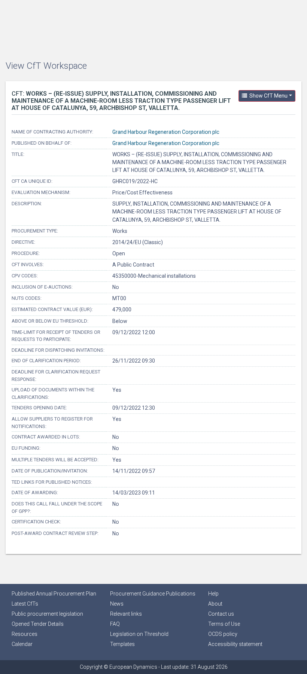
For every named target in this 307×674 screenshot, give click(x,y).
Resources (24, 634)
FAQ (115, 624)
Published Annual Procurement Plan (54, 594)
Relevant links (126, 614)
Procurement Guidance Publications (152, 594)
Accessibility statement (235, 644)
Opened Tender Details (38, 624)
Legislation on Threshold (139, 634)
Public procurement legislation (47, 614)
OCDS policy (222, 634)
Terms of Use (224, 624)
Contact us (221, 614)
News (117, 604)
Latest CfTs (25, 604)
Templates (122, 644)
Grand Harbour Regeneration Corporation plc (165, 132)
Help (213, 594)
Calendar (22, 644)
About (215, 604)
